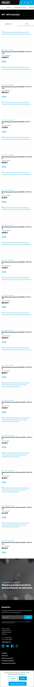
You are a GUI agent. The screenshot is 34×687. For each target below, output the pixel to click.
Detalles (4, 61)
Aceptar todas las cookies (17, 683)
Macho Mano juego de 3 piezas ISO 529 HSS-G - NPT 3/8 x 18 (17, 367)
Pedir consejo (7, 593)
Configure (13, 678)
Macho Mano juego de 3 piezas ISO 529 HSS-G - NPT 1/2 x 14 (17, 192)
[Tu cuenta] (28, 2)
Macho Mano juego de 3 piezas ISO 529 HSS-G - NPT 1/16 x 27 (17, 157)
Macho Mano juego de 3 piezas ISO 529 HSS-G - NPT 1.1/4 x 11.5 (17, 87)
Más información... (22, 674)
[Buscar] (21, 2)
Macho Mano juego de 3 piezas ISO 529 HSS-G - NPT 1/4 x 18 (17, 227)
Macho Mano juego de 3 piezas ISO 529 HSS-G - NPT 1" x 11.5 (16, 122)
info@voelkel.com (6, 642)
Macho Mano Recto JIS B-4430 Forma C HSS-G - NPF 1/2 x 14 (17, 402)
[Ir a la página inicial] (6, 2)
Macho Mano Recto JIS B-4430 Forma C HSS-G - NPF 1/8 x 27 (17, 473)
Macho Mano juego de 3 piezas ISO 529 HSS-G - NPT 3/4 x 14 (17, 332)
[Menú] (31, 2)
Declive (23, 678)
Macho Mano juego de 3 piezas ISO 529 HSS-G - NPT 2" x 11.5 (16, 297)
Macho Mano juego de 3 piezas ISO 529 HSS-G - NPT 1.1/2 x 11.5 (17, 52)
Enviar (28, 617)
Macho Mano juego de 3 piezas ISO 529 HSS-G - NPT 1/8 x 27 (17, 262)
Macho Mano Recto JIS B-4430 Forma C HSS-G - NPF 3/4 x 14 (17, 508)
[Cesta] (24, 2)
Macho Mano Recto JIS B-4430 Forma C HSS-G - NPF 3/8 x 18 (17, 543)
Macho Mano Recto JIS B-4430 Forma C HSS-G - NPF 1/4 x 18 (17, 438)
